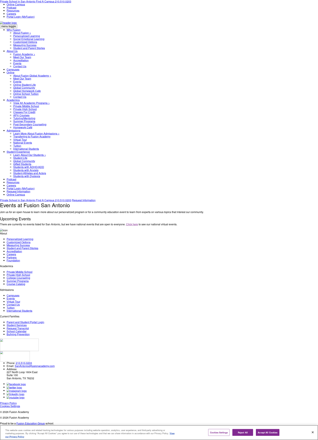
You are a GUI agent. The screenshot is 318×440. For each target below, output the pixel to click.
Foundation (13, 260)
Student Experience (18, 152)
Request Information (18, 191)
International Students (26, 149)
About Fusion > (22, 33)
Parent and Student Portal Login (25, 322)
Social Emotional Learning (28, 39)
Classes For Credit (24, 112)
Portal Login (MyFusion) (21, 17)
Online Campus (16, 4)
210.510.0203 (63, 200)
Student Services (17, 325)
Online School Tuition (26, 94)
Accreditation (21, 60)
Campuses (13, 69)
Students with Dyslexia (26, 176)
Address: (12, 369)
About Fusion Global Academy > (32, 75)
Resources (13, 10)
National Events (22, 143)
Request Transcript (18, 328)
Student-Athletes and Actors (29, 173)
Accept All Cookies (267, 432)
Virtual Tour (20, 140)
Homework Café (22, 127)
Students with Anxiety (26, 170)
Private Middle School (26, 106)
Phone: (11, 363)
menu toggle (8, 26)
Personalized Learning (26, 36)
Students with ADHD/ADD (28, 167)
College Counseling (18, 278)
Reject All (243, 432)
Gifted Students (22, 164)
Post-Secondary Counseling (29, 124)
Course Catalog (16, 284)
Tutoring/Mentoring (24, 118)
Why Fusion (14, 30)
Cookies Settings (10, 406)
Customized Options (25, 42)
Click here (132, 224)
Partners (12, 257)
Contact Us (19, 66)
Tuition (17, 146)
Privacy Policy (8, 403)
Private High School (25, 109)
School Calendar (16, 331)
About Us (12, 51)
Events (17, 63)
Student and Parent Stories (29, 48)
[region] (159, 432)
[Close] (312, 432)
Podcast (11, 7)
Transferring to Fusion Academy (32, 136)
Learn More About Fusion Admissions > (36, 133)
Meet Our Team (22, 57)
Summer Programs (24, 121)
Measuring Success (24, 45)
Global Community (24, 88)
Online (10, 72)
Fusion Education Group (30, 423)
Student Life (20, 158)
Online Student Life (24, 85)
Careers (11, 14)
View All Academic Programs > (31, 103)
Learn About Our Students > (29, 155)
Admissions (13, 130)
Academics (13, 100)
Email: (10, 366)
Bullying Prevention (18, 334)
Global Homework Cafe (27, 91)
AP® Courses (21, 115)
